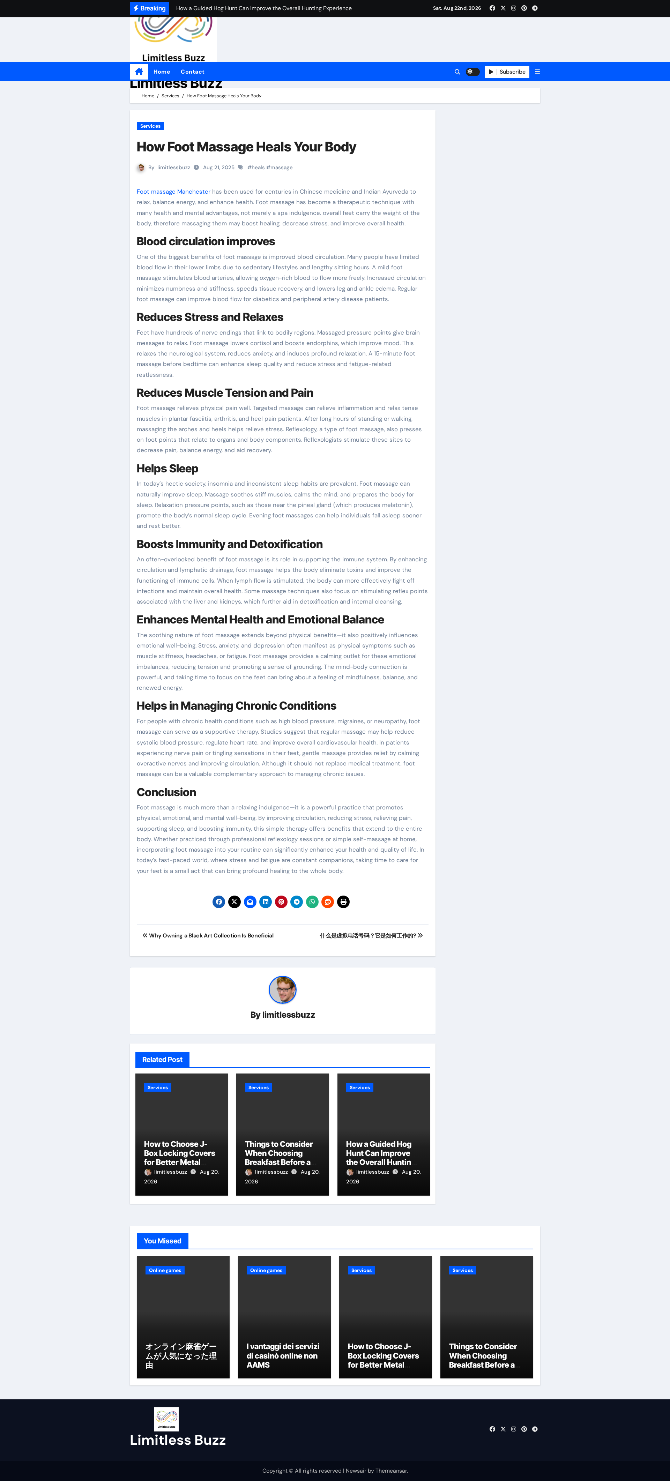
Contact (193, 71)
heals (258, 167)
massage (281, 167)
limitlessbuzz (173, 167)
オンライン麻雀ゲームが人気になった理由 (181, 1355)
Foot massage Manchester (173, 191)
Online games (165, 1270)
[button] (537, 71)
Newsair (356, 1470)
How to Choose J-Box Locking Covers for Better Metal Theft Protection (179, 1157)
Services (150, 126)
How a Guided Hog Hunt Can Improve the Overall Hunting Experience (381, 1157)
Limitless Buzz (176, 82)
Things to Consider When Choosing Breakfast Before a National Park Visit (279, 1157)
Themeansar (391, 1470)
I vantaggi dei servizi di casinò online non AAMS (283, 1355)
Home (162, 71)
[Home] (139, 72)
